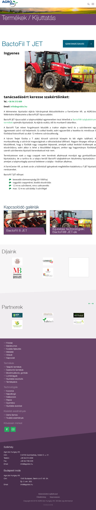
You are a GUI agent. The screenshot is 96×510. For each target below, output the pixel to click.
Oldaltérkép (41, 497)
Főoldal (9, 343)
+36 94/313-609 (26, 458)
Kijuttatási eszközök (14, 379)
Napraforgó (11, 394)
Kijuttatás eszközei (14, 406)
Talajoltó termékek (14, 367)
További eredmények (15, 418)
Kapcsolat (10, 358)
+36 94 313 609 (15, 101)
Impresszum (55, 497)
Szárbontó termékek (15, 370)
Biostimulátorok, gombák (17, 373)
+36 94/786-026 (26, 461)
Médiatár (10, 352)
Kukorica (10, 391)
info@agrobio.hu (18, 106)
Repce (9, 400)
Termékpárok (11, 382)
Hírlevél (9, 355)
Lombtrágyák (12, 376)
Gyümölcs (10, 403)
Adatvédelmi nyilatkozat (48, 494)
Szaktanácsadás (74, 44)
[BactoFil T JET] (60, 71)
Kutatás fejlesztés (13, 349)
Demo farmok (12, 415)
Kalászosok (11, 397)
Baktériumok (11, 346)
